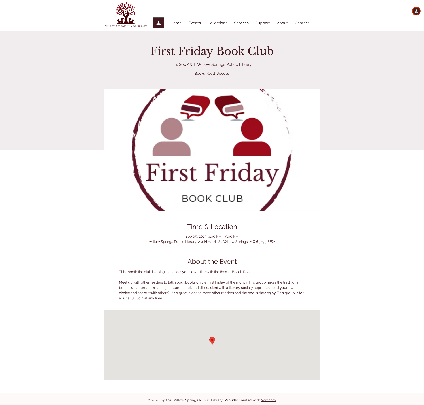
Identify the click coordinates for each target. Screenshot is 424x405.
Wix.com (268, 400)
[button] (416, 11)
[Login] (158, 22)
